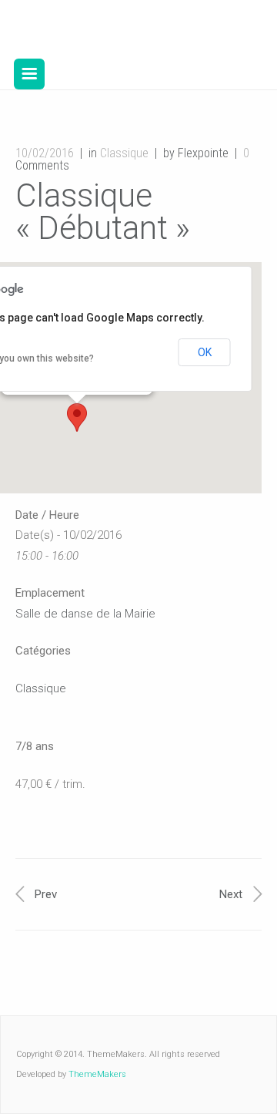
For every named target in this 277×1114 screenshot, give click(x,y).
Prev (46, 894)
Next (230, 894)
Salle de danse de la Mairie (85, 614)
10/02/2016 (44, 153)
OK (205, 352)
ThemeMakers (97, 1074)
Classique (124, 153)
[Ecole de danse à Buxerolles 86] (125, 29)
